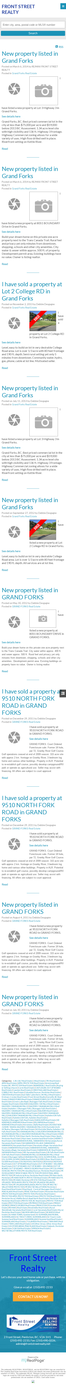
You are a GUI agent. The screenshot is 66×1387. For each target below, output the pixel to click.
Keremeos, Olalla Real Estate (36, 1124)
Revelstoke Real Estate (38, 1207)
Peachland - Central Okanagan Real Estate (42, 1189)
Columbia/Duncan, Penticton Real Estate (43, 1092)
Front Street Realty (37, 1097)
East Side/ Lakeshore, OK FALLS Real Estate (41, 1094)
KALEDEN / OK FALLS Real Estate (44, 1104)
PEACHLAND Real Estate (13, 1191)
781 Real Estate (53, 1081)
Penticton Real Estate (45, 1194)
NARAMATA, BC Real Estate (50, 1150)
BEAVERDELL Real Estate (45, 1085)
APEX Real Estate (9, 1083)
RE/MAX (12, 1207)
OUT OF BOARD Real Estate (25, 1164)
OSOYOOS (47, 1161)
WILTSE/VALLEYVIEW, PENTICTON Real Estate (22, 1230)
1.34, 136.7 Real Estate (23, 1081)
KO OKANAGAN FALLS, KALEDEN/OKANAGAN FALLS (40, 1131)
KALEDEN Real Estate (47, 1111)
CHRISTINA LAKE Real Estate (45, 1090)
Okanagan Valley (16, 1157)
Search (33, 33)
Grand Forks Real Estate (24, 73)
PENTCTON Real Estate (13, 1194)
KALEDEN (24, 1104)
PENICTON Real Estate (34, 1191)
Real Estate (22, 1207)
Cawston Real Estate (22, 1090)
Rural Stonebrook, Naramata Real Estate (28, 1208)
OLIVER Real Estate (10, 1161)
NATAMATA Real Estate (12, 1152)
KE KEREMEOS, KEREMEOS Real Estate (30, 1121)
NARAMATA (7, 1145)
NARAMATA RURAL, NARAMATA (44, 1147)
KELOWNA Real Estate (44, 1122)
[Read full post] (14, 89)
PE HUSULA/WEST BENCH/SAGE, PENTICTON (32, 1172)
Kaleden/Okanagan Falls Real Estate (18, 1120)
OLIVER (40, 1159)
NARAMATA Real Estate (19, 1147)
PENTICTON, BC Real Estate (34, 1201)
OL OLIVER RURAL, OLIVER (52, 1157)
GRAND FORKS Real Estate (26, 606)
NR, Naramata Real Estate (34, 1152)
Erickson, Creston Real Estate (15, 1097)
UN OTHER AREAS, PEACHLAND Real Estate (28, 1226)
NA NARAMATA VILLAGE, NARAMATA (38, 1143)
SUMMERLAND (32, 1219)
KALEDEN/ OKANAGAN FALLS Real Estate (26, 1115)
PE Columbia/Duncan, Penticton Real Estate (41, 1171)
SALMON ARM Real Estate (33, 1212)
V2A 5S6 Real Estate (22, 1228)
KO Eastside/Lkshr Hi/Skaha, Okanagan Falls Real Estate (31, 1128)
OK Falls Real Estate (11, 1154)
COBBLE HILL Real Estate (13, 1092)
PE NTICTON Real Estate (42, 1180)
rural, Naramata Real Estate (45, 1210)
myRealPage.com (33, 1360)
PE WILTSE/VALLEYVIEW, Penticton (40, 1187)
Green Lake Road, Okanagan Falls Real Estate (33, 1101)
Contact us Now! (33, 1297)
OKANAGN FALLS (32, 1157)
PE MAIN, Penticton (21, 1180)
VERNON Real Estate (41, 1228)
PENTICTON (29, 1194)
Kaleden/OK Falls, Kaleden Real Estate (30, 1118)
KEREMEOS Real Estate (12, 1124)
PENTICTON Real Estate (50, 1196)
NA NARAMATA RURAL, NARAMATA (28, 1141)
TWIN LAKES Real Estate (19, 1224)
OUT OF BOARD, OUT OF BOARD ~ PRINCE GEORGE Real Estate (31, 1167)
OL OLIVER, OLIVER (11, 1159)
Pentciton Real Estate (54, 1191)
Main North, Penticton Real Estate (36, 1136)
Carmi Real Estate (26, 1088)
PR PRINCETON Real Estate (41, 1203)
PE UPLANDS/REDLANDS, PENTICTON (29, 1184)
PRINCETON (42, 1205)
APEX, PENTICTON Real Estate (31, 1083)
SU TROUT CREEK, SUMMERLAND (31, 1217)
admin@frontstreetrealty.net (33, 1343)
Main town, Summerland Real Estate (38, 1138)
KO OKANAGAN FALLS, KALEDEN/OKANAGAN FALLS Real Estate (30, 1134)
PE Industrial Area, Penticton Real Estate (31, 1175)
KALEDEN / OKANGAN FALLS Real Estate (19, 1111)
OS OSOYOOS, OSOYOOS (31, 1161)
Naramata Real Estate (23, 1145)
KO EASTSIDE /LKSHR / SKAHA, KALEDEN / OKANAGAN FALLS (31, 1125)
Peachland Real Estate (12, 1189)
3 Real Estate (39, 1081)
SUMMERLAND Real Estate (14, 1221)
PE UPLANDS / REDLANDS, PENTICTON (29, 1181)
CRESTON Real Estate (11, 1094)
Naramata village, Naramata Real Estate (19, 1150)
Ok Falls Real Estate (55, 1152)
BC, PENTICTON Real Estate (21, 1085)
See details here (11, 116)
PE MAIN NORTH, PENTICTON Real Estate (29, 1177)
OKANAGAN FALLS (29, 1154)
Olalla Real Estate (28, 1159)
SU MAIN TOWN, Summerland (22, 1214)
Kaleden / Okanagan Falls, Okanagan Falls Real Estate (32, 1108)
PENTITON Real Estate (19, 1203)
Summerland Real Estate (50, 1219)
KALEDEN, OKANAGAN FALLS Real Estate (20, 1113)
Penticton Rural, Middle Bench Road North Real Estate (25, 1198)
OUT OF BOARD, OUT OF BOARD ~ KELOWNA (33, 1166)
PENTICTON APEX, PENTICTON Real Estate (20, 1196)
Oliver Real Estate (53, 1159)
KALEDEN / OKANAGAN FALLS (15, 1106)
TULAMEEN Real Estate (37, 1221)
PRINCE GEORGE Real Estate (23, 1205)
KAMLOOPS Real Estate (45, 1120)
